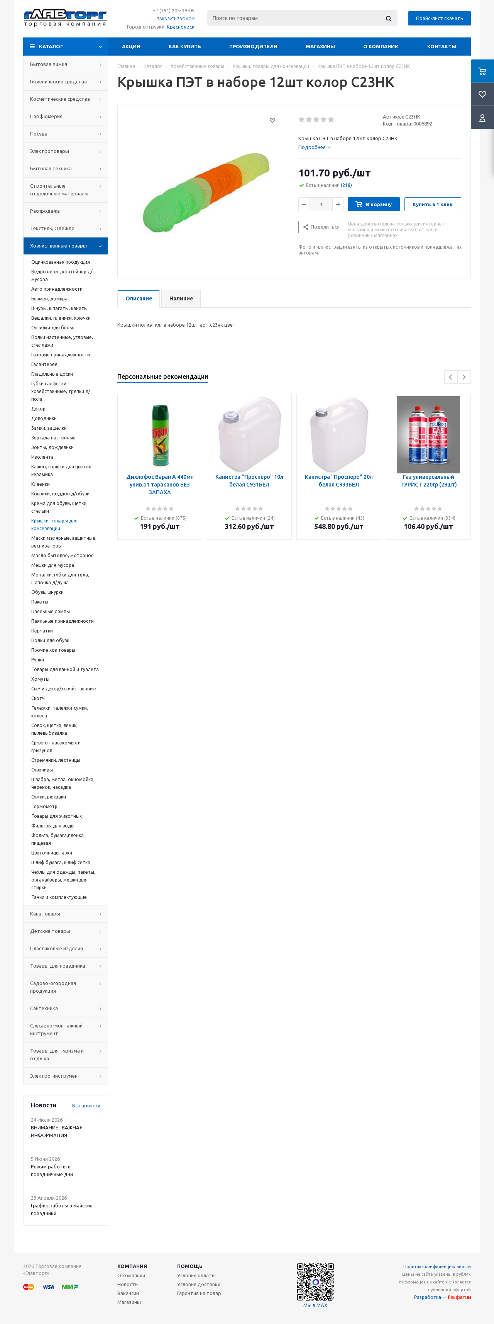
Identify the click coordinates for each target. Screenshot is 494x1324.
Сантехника (44, 1008)
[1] (302, 120)
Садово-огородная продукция (53, 986)
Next (464, 377)
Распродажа (45, 211)
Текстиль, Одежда (52, 228)
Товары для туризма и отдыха (57, 1054)
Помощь (190, 1266)
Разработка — (431, 1297)
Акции (131, 46)
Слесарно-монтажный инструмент (56, 1029)
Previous (451, 377)
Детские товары (50, 931)
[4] (324, 120)
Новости (127, 1284)
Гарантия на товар (199, 1293)
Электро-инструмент (55, 1075)
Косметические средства (60, 99)
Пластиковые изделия (56, 948)
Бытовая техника (51, 168)
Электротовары (49, 151)
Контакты (441, 46)
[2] (309, 120)
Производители (253, 46)
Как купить (185, 46)
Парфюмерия (46, 116)
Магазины (320, 46)
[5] (331, 120)
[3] (316, 120)
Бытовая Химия (48, 64)
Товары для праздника (57, 965)
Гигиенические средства (58, 81)
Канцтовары (45, 913)
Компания (132, 1266)
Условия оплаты (196, 1275)
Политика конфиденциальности (437, 1266)
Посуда (38, 133)
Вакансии (128, 1293)
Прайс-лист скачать (439, 18)
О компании (381, 46)
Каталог (51, 46)
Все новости (86, 1105)
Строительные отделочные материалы (59, 189)
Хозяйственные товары (58, 245)
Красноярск (181, 26)
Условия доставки (198, 1284)
